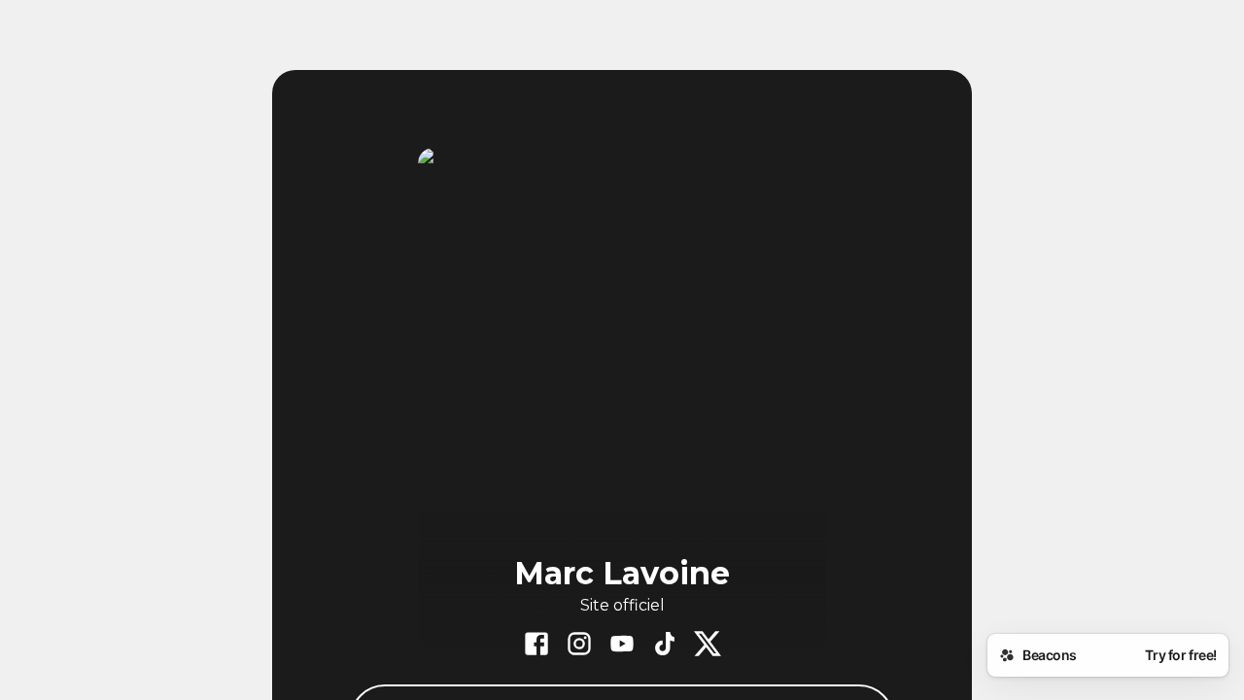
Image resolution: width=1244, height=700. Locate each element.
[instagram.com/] (579, 645)
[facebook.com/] (536, 645)
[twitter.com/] (707, 645)
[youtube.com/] (622, 645)
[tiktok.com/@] (664, 645)
